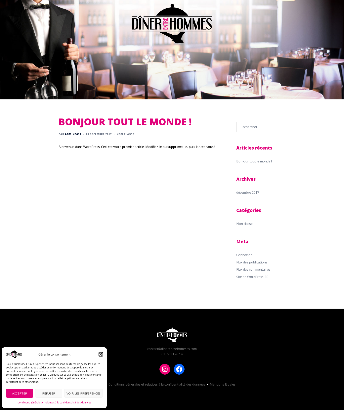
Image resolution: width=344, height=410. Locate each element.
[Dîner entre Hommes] (172, 24)
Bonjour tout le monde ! (254, 161)
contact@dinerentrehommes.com (172, 349)
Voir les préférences (83, 393)
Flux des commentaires (253, 269)
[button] (101, 354)
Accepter (19, 393)
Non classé (125, 134)
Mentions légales (223, 384)
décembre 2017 (247, 192)
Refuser (48, 393)
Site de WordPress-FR (252, 277)
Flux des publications (251, 262)
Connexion (244, 255)
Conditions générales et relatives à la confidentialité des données (54, 402)
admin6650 (73, 134)
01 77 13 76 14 (172, 354)
